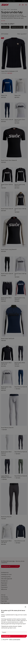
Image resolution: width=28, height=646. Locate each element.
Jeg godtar (11, 639)
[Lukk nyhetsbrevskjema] (25, 606)
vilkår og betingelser (14, 639)
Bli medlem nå (6, 636)
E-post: (4, 632)
